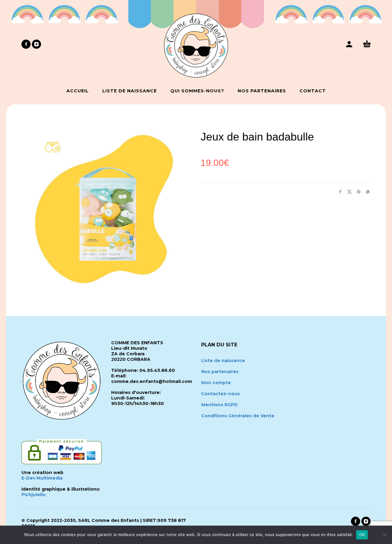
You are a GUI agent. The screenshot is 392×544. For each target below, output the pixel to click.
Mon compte (216, 382)
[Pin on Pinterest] (356, 191)
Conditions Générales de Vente (237, 416)
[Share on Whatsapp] (366, 191)
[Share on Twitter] (347, 191)
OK (362, 534)
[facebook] (26, 44)
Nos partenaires (220, 371)
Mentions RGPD (219, 404)
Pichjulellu (33, 494)
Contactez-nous (220, 393)
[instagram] (36, 44)
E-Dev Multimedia (41, 478)
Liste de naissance (223, 360)
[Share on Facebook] (338, 191)
